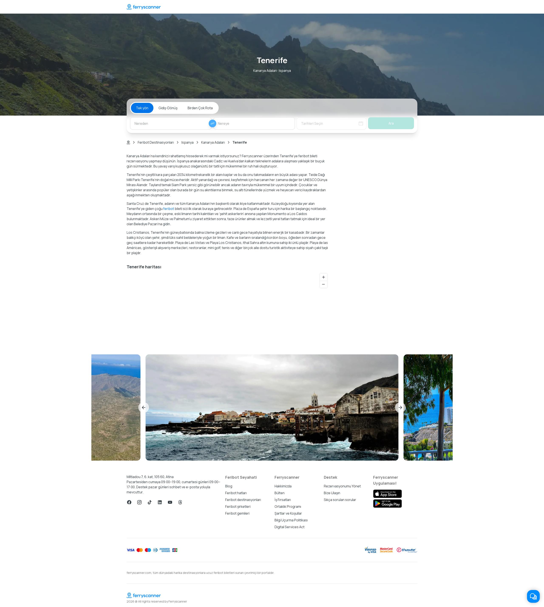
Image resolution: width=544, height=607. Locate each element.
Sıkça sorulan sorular (340, 499)
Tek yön (142, 108)
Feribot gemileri (237, 513)
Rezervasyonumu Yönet (342, 486)
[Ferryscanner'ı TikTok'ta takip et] (149, 502)
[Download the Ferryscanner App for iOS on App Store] (387, 494)
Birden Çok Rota (200, 108)
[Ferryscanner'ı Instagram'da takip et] (139, 502)
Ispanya (187, 142)
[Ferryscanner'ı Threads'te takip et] (180, 502)
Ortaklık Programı (288, 506)
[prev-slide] (143, 407)
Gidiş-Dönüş (168, 108)
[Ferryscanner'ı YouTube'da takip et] (170, 502)
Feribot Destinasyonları (156, 142)
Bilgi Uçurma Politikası (291, 520)
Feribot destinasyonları (243, 499)
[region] (228, 309)
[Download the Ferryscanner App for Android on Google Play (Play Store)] (387, 503)
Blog (228, 486)
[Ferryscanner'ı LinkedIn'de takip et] (159, 502)
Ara (391, 123)
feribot (168, 208)
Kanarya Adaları (213, 142)
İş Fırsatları (283, 499)
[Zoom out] (323, 284)
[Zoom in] (323, 277)
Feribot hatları (236, 493)
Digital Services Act (290, 527)
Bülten (280, 493)
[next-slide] (400, 407)
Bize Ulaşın (332, 493)
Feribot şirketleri (238, 506)
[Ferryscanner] (144, 7)
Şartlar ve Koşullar (288, 513)
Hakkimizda (283, 486)
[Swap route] (212, 123)
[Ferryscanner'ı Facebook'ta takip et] (129, 502)
